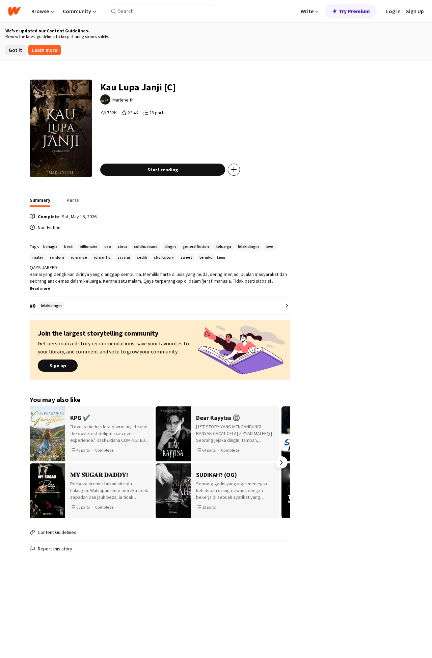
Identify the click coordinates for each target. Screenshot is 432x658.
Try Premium (354, 11)
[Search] (113, 11)
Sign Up (415, 11)
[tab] (40, 202)
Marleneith (123, 100)
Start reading (162, 170)
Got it (15, 50)
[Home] (14, 11)
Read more (40, 288)
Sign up (58, 366)
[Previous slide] (38, 462)
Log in (393, 11)
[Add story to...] (234, 170)
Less (221, 257)
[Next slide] (281, 462)
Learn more (44, 50)
